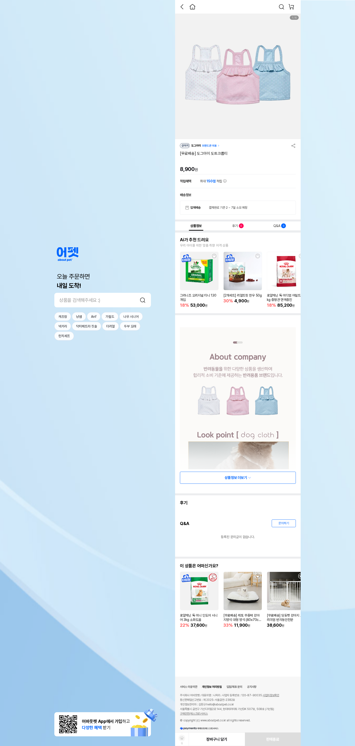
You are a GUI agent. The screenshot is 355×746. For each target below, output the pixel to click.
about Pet (67, 254)
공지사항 (251, 687)
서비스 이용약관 (188, 687)
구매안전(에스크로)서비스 (194, 713)
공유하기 (293, 145)
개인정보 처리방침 (211, 687)
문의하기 (283, 523)
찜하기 (214, 256)
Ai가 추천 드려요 (194, 239)
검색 (142, 300)
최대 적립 (211, 181)
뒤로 (182, 7)
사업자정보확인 (271, 695)
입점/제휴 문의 (234, 687)
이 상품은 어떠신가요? (199, 565)
